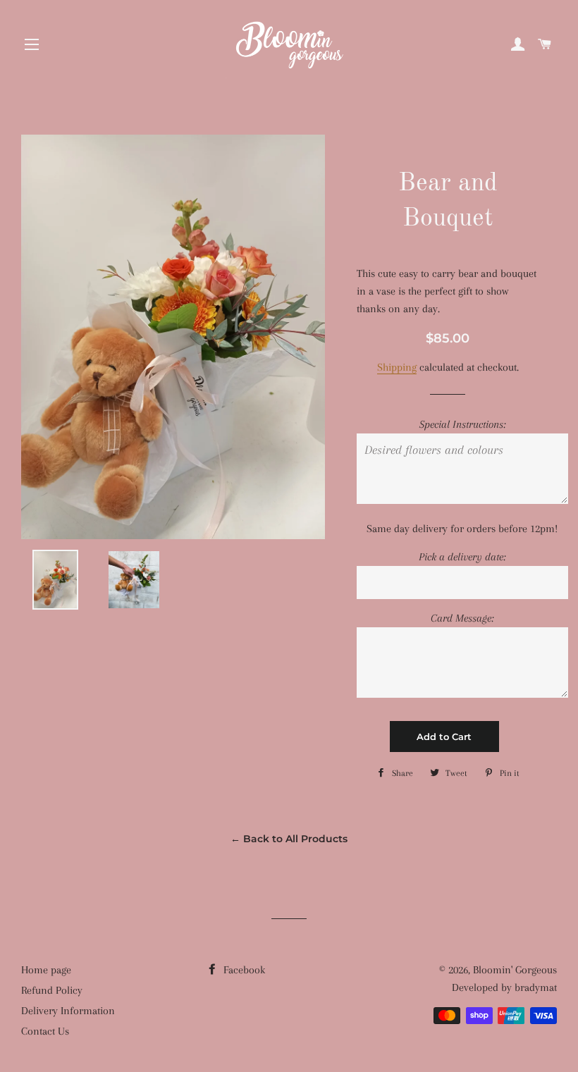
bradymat (536, 987)
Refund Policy (51, 990)
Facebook (243, 969)
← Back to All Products (289, 838)
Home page (46, 969)
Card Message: (462, 618)
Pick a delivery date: (462, 556)
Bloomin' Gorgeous (515, 969)
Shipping (397, 367)
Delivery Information (68, 1010)
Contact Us (45, 1031)
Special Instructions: (462, 424)
